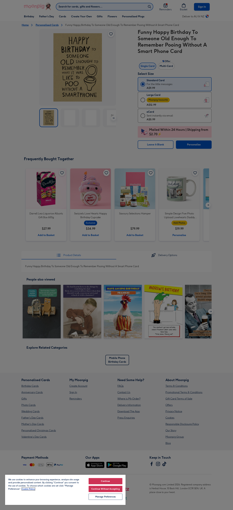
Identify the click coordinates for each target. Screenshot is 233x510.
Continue (105, 481)
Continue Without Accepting (105, 489)
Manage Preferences (105, 497)
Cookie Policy (28, 489)
